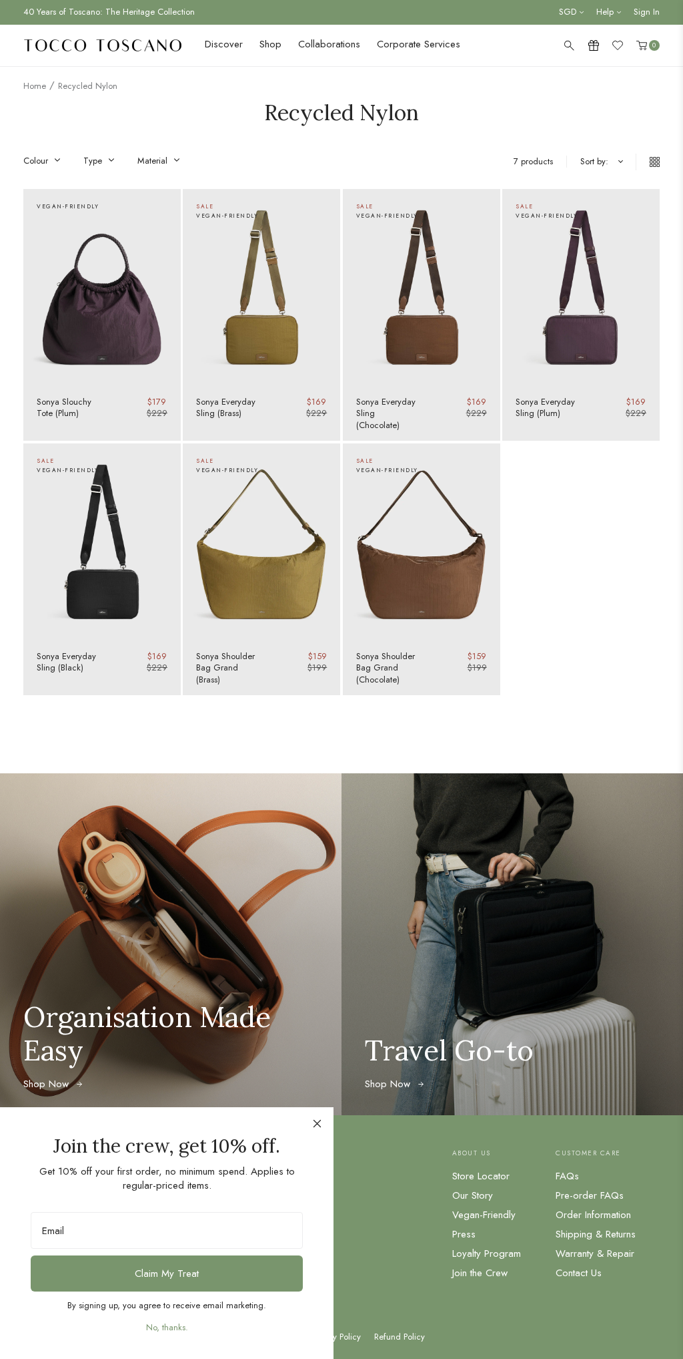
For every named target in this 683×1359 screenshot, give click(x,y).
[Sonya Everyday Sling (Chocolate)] (421, 287)
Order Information (593, 1214)
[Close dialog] (317, 1123)
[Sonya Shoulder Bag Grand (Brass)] (261, 541)
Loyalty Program (486, 1253)
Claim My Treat (167, 1273)
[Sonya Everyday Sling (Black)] (102, 541)
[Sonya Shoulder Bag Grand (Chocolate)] (421, 541)
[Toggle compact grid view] (648, 162)
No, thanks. (167, 1327)
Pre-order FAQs (590, 1195)
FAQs (567, 1176)
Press (464, 1234)
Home (34, 85)
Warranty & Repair (595, 1253)
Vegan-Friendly (484, 1214)
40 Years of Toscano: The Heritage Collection (109, 11)
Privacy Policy (336, 1337)
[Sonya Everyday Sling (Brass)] (261, 287)
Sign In (647, 11)
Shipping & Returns (596, 1234)
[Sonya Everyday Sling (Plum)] (581, 287)
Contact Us (579, 1273)
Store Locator (481, 1176)
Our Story (472, 1195)
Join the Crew (480, 1273)
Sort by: (594, 162)
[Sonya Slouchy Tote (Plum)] (102, 287)
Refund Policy (399, 1337)
